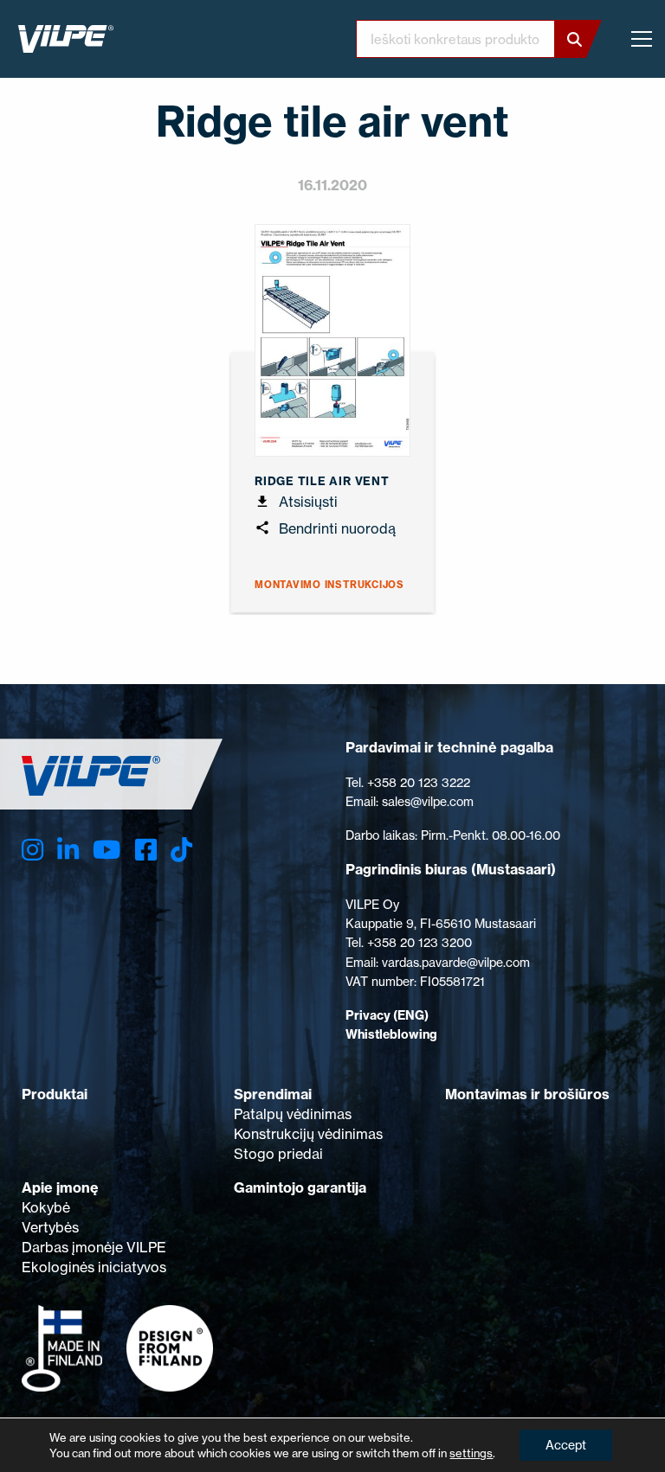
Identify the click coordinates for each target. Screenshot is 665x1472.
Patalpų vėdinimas (293, 1114)
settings (471, 1453)
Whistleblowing (391, 1034)
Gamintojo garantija (300, 1187)
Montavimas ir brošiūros (527, 1094)
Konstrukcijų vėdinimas (308, 1133)
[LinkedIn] (68, 850)
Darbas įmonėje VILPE (94, 1247)
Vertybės (50, 1227)
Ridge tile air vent (322, 481)
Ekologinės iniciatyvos (94, 1267)
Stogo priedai (278, 1153)
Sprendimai (273, 1094)
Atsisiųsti (306, 501)
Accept (566, 1444)
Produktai (54, 1094)
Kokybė (46, 1207)
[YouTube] (106, 850)
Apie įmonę (60, 1187)
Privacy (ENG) (387, 1015)
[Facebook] (146, 850)
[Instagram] (32, 850)
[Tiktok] (181, 850)
